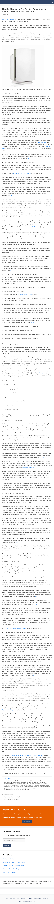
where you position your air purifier (15, 628)
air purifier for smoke (34, 227)
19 (33, 675)
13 (41, 457)
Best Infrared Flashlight (9, 872)
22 (12, 769)
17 (36, 604)
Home (7, 898)
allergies (41, 373)
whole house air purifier (25, 294)
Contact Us (23, 898)
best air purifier (42, 142)
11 (41, 365)
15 (49, 514)
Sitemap (30, 898)
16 (17, 542)
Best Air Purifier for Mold (11, 799)
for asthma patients (28, 467)
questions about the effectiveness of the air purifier (27, 755)
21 (44, 739)
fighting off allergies (8, 710)
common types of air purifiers (22, 173)
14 (43, 457)
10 (33, 322)
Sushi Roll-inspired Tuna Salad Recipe (13, 865)
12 (29, 377)
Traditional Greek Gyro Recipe (11, 869)
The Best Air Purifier (8, 859)
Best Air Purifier (8, 794)
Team (17, 898)
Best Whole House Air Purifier (13, 797)
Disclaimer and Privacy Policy (41, 898)
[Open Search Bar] (52, 2)
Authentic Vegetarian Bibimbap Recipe (14, 862)
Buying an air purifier (8, 19)
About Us (12, 898)
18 (31, 675)
